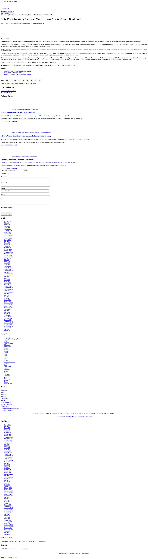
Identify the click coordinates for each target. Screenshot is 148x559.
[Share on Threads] (35, 80)
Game (5, 355)
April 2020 (7, 315)
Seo (5, 372)
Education (7, 345)
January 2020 (7, 320)
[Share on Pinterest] (23, 80)
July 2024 (6, 260)
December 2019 (8, 321)
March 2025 (7, 247)
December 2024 (8, 252)
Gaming (6, 357)
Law (5, 365)
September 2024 (8, 257)
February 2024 (8, 267)
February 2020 (8, 318)
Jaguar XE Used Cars (22, 49)
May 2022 (7, 280)
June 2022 (7, 278)
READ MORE (9, 121)
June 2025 (7, 243)
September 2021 (8, 292)
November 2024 (8, 253)
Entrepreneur (7, 346)
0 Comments (61, 116)
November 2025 (8, 235)
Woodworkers (8, 383)
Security (6, 371)
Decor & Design (8, 343)
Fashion (6, 348)
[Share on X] (11, 80)
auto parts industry (9, 83)
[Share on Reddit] (27, 80)
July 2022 (6, 277)
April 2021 (7, 298)
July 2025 (6, 241)
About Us (3, 394)
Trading (6, 380)
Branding (6, 340)
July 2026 (6, 223)
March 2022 (7, 283)
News (5, 368)
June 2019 (7, 330)
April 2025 (7, 246)
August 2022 (7, 275)
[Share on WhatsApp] (19, 80)
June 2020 (7, 312)
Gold (5, 359)
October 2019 (8, 324)
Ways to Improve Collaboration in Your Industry (18, 112)
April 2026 (7, 227)
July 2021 (6, 293)
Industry (25, 83)
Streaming (7, 375)
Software (6, 374)
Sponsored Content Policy (8, 410)
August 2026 (7, 221)
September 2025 (8, 238)
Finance (6, 351)
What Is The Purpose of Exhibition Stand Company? (18, 74)
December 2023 (8, 270)
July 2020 (6, 310)
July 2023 (6, 272)
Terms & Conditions (6, 404)
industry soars (32, 83)
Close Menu (7, 13)
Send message (6, 214)
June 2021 (7, 295)
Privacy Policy (5, 398)
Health (6, 360)
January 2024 (7, 269)
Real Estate (7, 369)
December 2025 (8, 233)
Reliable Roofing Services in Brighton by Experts (17, 71)
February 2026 (8, 230)
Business (6, 342)
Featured (6, 349)
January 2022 (7, 286)
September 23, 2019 (12, 162)
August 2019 (7, 327)
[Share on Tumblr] (31, 80)
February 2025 (8, 249)
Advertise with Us (6, 402)
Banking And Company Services (13, 339)
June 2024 (7, 261)
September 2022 (8, 273)
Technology (7, 379)
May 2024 (7, 263)
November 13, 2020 (12, 139)
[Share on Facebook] (7, 80)
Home (2, 392)
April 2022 (7, 281)
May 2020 (7, 313)
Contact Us (4, 390)
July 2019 (6, 329)
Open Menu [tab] (7, 11)
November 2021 (8, 289)
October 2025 (8, 237)
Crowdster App (5, 8)
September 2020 (8, 307)
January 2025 (7, 250)
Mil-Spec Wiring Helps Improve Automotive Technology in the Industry (26, 136)
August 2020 (7, 309)
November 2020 (8, 304)
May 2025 (7, 244)
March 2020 (7, 317)
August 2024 (7, 258)
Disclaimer (4, 396)
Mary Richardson (19, 23)
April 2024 (7, 264)
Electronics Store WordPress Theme (68, 553)
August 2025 (7, 240)
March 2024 (7, 266)
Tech (5, 377)
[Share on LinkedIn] (15, 80)
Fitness (6, 352)
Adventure (7, 337)
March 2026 (7, 229)
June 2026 (7, 224)
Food (5, 354)
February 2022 (8, 284)
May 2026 (7, 226)
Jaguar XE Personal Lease (13, 41)
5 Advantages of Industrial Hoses (13, 72)
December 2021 (8, 287)
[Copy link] (39, 80)
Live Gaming (7, 366)
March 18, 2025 (9, 116)
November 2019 (8, 323)
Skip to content (9, 1)
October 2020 (8, 306)
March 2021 (7, 300)
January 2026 (7, 232)
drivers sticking (18, 83)
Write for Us (4, 400)
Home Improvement (9, 362)
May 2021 (7, 297)
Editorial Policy (5, 406)
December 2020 (8, 303)
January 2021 (7, 301)
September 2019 (8, 326)
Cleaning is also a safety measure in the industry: (18, 159)
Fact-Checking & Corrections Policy (10, 408)
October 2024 (8, 255)
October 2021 (8, 290)
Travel (6, 382)
